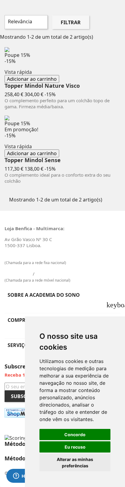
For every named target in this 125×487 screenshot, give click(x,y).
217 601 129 (18, 256)
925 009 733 (18, 274)
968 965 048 (49, 274)
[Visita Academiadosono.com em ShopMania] (22, 412)
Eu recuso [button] (75, 446)
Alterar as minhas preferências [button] (75, 462)
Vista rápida (18, 72)
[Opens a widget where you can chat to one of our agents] (22, 476)
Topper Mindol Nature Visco (42, 86)
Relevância (25, 22)
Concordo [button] (75, 434)
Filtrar (71, 22)
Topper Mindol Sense (33, 160)
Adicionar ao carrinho (32, 79)
